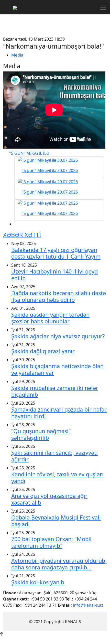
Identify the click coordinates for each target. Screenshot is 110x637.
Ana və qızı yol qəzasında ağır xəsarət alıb (49, 499)
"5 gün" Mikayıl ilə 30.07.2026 (50, 170)
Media (17, 55)
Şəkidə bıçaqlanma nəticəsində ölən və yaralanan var (57, 369)
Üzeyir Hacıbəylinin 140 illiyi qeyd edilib (54, 275)
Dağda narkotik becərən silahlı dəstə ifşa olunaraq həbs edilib (58, 296)
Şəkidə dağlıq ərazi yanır (43, 351)
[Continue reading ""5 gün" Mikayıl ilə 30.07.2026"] (59, 160)
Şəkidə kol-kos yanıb (37, 582)
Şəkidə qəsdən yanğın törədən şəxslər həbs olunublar (50, 318)
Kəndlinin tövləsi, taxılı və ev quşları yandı (57, 477)
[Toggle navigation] (103, 7)
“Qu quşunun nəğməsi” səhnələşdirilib (41, 434)
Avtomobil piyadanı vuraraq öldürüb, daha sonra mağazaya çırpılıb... (59, 564)
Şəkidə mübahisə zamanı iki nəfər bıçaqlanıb (54, 391)
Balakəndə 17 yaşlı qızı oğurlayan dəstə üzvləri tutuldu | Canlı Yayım (56, 253)
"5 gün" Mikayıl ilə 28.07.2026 (50, 213)
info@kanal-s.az (88, 605)
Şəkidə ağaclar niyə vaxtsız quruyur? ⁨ (58, 336)
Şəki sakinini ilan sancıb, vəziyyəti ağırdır (54, 456)
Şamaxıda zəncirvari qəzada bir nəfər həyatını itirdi (59, 413)
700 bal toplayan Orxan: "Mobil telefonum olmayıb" (51, 542)
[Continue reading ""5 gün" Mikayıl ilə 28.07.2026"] (59, 203)
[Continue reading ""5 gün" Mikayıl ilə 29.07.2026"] (59, 181)
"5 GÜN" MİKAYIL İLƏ (29, 153)
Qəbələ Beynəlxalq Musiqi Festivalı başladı (56, 521)
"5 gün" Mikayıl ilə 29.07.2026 (50, 192)
